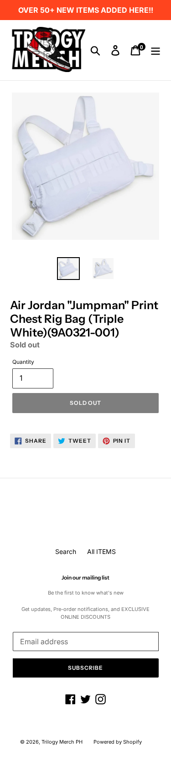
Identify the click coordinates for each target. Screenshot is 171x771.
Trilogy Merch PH (62, 742)
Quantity (23, 361)
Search (65, 551)
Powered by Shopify (117, 742)
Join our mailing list (85, 577)
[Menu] (155, 50)
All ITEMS (101, 551)
